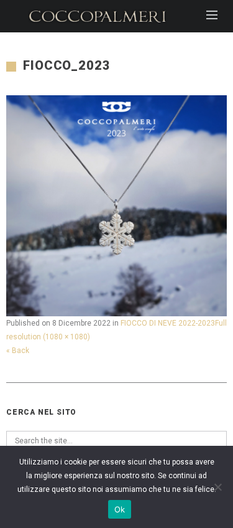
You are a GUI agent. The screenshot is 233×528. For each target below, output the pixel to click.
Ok (120, 509)
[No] (217, 487)
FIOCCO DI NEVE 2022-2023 (168, 323)
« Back (17, 350)
